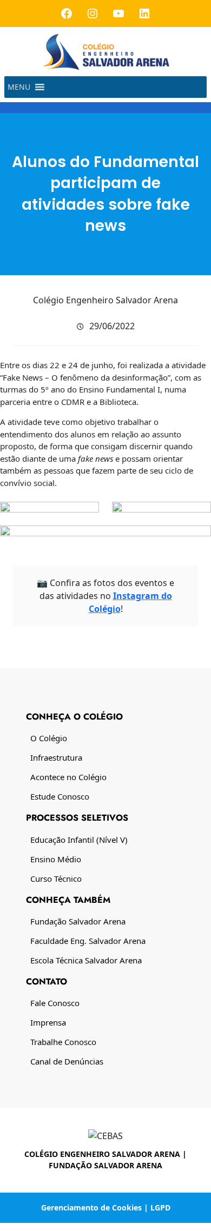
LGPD (160, 1207)
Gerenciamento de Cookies (91, 1207)
